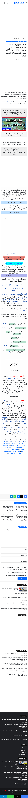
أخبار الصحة (17, 443)
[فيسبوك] (25, 496)
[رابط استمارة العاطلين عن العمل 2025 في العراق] (23, 589)
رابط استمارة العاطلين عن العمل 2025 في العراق (10, 589)
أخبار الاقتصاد (16, 441)
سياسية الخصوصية (22, 747)
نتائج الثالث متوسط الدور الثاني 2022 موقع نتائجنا (16, 654)
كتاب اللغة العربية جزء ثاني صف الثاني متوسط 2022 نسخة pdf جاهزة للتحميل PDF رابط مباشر (7, 508)
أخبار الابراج (9, 443)
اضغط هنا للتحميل (14, 254)
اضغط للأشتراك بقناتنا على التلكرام (14, 263)
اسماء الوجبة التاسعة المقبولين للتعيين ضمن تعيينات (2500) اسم (15, 603)
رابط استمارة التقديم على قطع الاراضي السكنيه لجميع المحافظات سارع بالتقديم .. (15, 773)
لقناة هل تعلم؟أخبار (15, 378)
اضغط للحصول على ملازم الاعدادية (14, 294)
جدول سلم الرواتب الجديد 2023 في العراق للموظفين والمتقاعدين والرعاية (15, 778)
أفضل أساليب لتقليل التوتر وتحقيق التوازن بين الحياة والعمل (14, 608)
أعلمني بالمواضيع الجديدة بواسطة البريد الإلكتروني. (16, 575)
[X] (21, 496)
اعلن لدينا (24, 752)
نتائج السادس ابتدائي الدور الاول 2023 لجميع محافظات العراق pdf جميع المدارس (15, 767)
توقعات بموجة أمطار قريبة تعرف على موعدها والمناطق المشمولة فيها (15, 731)
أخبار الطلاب (14, 445)
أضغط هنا (5, 324)
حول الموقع (23, 750)
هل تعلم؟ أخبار (8, 101)
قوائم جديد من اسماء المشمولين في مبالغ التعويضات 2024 (15, 598)
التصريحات (15, 447)
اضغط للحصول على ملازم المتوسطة (14, 289)
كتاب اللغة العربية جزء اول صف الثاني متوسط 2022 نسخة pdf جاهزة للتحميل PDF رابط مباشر (21, 508)
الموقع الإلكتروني (23, 561)
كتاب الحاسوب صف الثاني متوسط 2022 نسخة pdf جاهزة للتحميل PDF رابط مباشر (21, 517)
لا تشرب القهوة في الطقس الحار (20, 735)
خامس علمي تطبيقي (14, 427)
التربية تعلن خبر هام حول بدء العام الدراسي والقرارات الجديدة (14, 739)
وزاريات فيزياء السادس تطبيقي (20, 594)
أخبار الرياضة (8, 441)
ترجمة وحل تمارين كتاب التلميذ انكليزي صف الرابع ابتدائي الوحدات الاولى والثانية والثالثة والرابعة (15, 664)
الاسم (25, 549)
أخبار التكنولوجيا (12, 453)
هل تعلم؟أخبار (9, 405)
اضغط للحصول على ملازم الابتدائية (14, 285)
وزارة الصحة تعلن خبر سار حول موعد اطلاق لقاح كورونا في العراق (14, 720)
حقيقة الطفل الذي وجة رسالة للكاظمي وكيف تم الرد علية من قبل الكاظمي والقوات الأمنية (14, 658)
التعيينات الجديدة (14, 449)
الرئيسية (24, 38)
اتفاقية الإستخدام (22, 754)
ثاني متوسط (13, 421)
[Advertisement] (14, 21)
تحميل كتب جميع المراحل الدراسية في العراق (15, 300)
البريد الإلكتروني (23, 555)
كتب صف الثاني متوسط (11, 41)
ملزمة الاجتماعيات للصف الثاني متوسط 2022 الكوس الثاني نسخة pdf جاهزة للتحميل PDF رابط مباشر (7, 517)
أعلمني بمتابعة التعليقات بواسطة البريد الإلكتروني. (16, 572)
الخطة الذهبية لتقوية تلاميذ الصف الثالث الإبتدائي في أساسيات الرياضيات (15, 725)
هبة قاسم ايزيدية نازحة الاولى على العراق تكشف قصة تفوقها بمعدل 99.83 (15, 675)
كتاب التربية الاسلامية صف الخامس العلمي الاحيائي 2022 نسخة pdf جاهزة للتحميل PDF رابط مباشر (14, 669)
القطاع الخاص (16, 451)
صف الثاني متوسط (17, 38)
